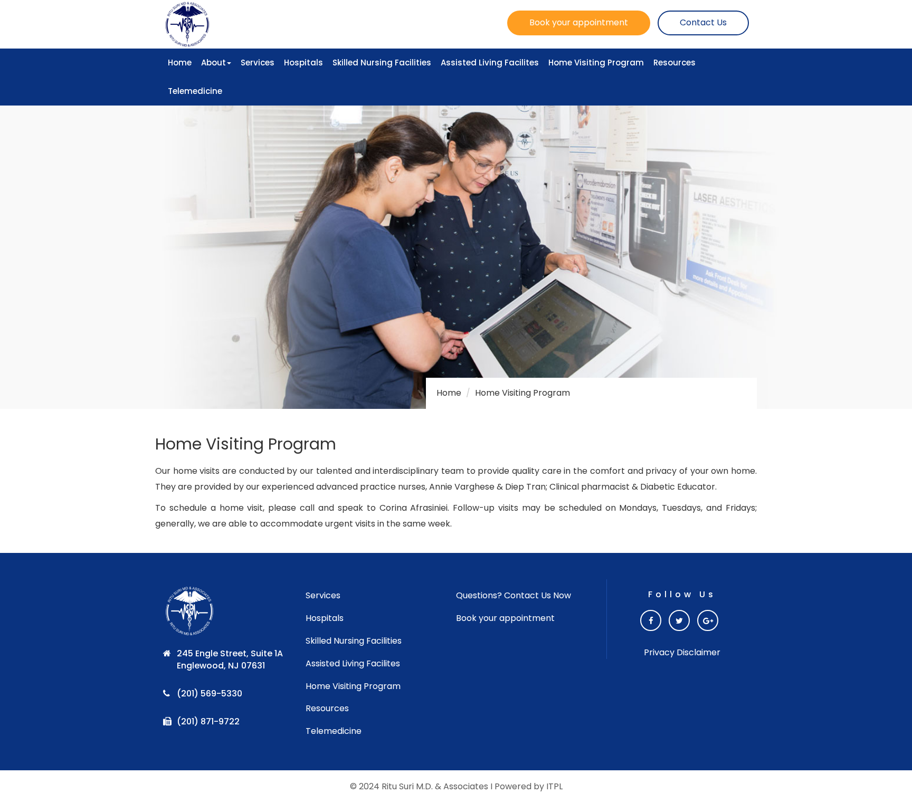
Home (180, 62)
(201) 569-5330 (209, 693)
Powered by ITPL (529, 786)
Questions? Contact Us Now (513, 595)
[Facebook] (650, 620)
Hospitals (303, 62)
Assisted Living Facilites (490, 62)
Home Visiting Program (596, 62)
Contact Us (703, 22)
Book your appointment (578, 22)
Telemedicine (195, 91)
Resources (674, 62)
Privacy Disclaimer (682, 652)
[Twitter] (679, 620)
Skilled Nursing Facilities (381, 62)
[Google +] (707, 620)
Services (257, 62)
